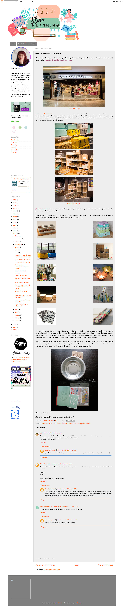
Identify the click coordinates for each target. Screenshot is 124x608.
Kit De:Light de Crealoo (22, 262)
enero (17, 321)
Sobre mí (21, 44)
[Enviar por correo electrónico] (67, 421)
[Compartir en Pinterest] (74, 421)
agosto (17, 247)
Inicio (13, 44)
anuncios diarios (16, 401)
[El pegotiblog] (15, 122)
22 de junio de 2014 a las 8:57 (67, 489)
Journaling (14, 145)
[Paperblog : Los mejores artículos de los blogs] (16, 409)
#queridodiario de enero (22, 282)
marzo (17, 315)
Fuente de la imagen (74, 108)
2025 (15, 202)
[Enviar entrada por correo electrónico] (62, 420)
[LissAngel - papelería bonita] (12, 388)
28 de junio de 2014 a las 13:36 (67, 520)
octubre (17, 241)
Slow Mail (14, 152)
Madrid (71, 423)
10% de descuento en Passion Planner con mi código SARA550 (20, 359)
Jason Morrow (58, 603)
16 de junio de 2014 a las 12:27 (52, 433)
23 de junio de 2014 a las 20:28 (68, 506)
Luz (41, 433)
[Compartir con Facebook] (72, 421)
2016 (15, 228)
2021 (15, 214)
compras (44, 423)
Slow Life (14, 142)
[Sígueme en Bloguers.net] (15, 418)
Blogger (79, 603)
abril (16, 312)
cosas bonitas (52, 423)
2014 (15, 233)
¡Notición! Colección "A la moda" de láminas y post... (22, 287)
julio (16, 250)
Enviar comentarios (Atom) (52, 569)
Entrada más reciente (45, 565)
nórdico (77, 423)
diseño (67, 423)
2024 (15, 205)
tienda (88, 423)
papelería (83, 423)
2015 (15, 231)
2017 (15, 225)
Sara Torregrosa (48, 420)
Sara (19, 181)
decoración (60, 423)
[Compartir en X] (70, 421)
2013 (15, 324)
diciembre (18, 236)
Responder (43, 442)
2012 (15, 327)
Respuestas (45, 446)
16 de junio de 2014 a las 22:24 (62, 464)
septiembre (18, 244)
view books (28, 192)
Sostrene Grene (47, 114)
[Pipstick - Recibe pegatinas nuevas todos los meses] (21, 386)
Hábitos (13, 147)
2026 (15, 200)
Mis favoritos (31, 44)
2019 (15, 219)
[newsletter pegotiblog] (21, 112)
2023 (15, 208)
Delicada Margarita (46, 464)
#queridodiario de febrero (23, 259)
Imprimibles (14, 150)
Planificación (15, 140)
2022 (15, 211)
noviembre (18, 239)
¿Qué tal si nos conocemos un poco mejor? (21, 266)
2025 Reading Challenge (21, 179)
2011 (14, 330)
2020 (15, 217)
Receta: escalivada (20, 271)
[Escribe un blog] (68, 421)
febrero (17, 318)
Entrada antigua (105, 565)
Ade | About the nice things (48, 506)
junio (16, 253)
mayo (17, 309)
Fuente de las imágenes (74, 203)
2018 (15, 222)
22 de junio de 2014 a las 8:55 (67, 450)
